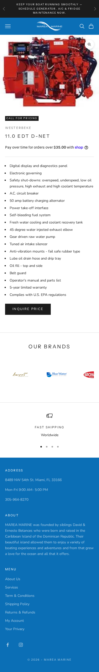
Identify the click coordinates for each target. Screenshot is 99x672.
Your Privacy (14, 629)
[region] (49, 425)
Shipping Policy (17, 604)
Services (11, 587)
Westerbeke (18, 128)
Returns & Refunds (20, 612)
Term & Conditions (20, 595)
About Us (12, 579)
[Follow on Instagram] (20, 644)
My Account (14, 620)
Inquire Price (27, 309)
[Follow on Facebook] (7, 644)
